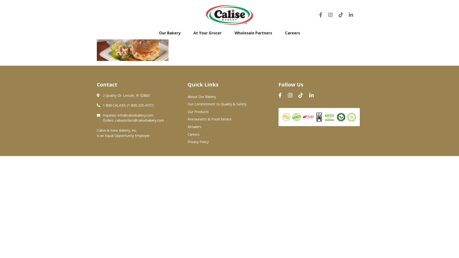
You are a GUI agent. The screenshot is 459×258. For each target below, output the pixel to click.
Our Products (198, 111)
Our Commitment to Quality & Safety (217, 104)
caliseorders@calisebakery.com (139, 120)
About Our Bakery (202, 96)
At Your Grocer (207, 33)
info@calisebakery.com (135, 115)
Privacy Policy (198, 142)
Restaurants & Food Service (210, 119)
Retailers (194, 126)
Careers (292, 33)
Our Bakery (169, 33)
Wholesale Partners (253, 33)
